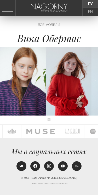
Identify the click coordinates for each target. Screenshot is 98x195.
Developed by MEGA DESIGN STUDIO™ (49, 183)
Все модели (49, 25)
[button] (96, 81)
